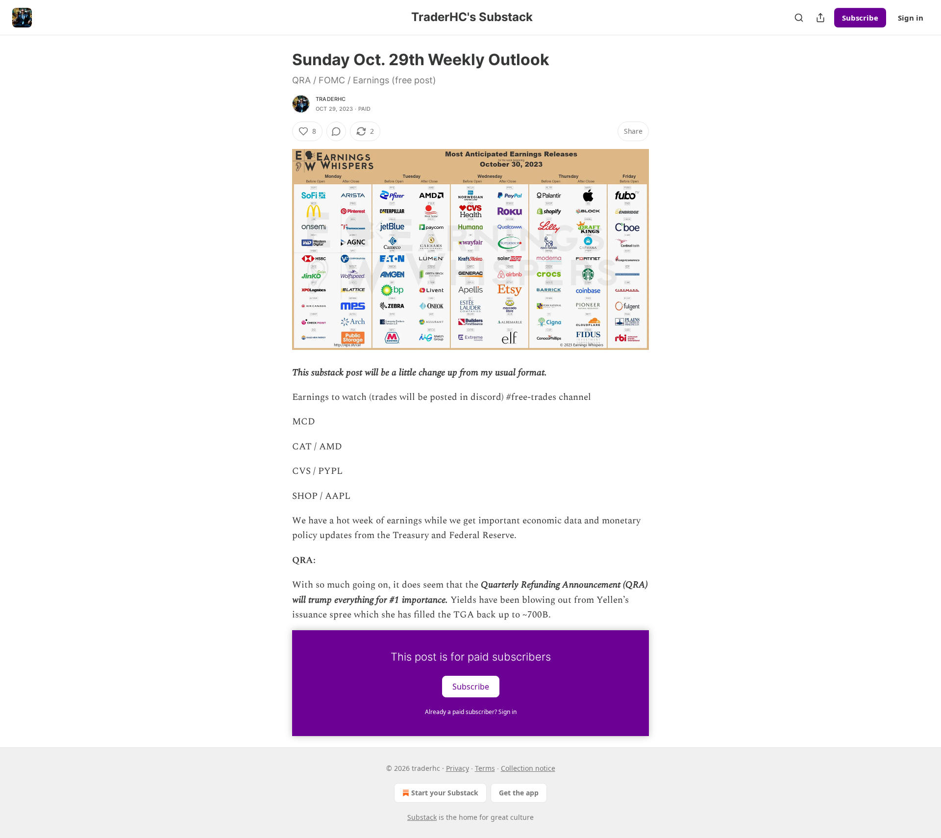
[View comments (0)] (336, 131)
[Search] (799, 17)
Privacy (457, 768)
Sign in (910, 18)
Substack (422, 817)
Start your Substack (444, 792)
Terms (485, 768)
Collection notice (528, 768)
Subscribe (860, 18)
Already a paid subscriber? (471, 712)
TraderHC (331, 99)
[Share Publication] (820, 17)
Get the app (519, 792)
